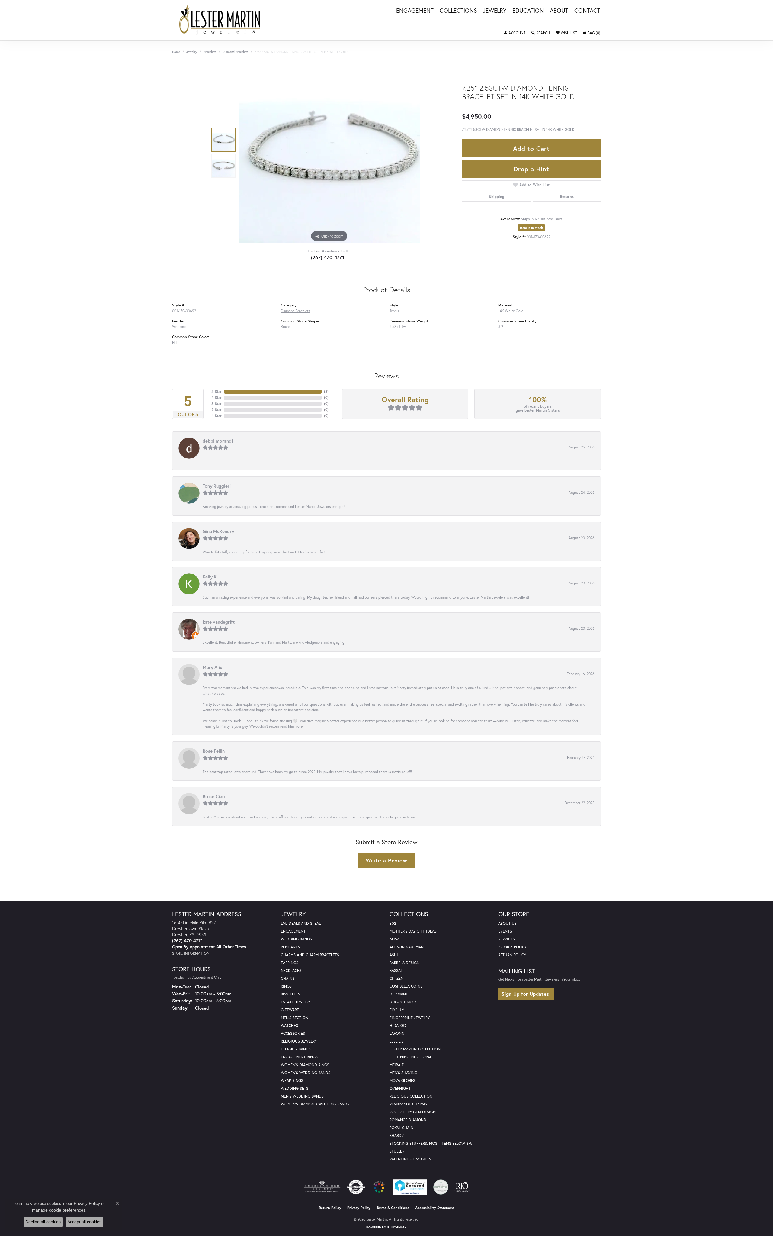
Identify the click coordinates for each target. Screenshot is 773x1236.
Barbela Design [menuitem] (404, 962)
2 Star (216, 409)
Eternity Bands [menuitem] (296, 1049)
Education (528, 11)
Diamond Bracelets (235, 52)
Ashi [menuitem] (394, 954)
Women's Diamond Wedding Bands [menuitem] (315, 1104)
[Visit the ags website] (322, 1187)
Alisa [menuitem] (394, 939)
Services (506, 939)
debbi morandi (218, 441)
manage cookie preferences (58, 1210)
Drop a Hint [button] (531, 169)
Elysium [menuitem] (397, 1009)
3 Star (216, 403)
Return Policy (512, 954)
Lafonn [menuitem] (397, 1033)
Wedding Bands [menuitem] (296, 939)
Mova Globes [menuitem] (402, 1080)
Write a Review (386, 860)
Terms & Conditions (393, 1207)
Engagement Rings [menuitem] (299, 1057)
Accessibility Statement (434, 1207)
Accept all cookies (84, 1221)
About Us (507, 923)
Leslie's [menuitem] (396, 1041)
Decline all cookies (43, 1221)
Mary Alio (213, 667)
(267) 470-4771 (328, 257)
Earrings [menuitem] (289, 962)
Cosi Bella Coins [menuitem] (406, 986)
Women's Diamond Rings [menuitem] (305, 1064)
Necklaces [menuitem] (291, 970)
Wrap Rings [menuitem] (292, 1080)
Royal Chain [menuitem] (401, 1127)
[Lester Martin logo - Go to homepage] (220, 20)
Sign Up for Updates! (526, 994)
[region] (329, 152)
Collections (458, 11)
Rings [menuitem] (286, 986)
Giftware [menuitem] (290, 1009)
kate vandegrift (219, 622)
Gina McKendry (218, 531)
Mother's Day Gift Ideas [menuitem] (413, 931)
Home (176, 52)
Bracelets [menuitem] (290, 994)
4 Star (216, 397)
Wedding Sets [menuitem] (294, 1088)
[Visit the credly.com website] (440, 1187)
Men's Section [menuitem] (294, 1017)
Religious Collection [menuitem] (411, 1096)
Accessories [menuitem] (293, 1033)
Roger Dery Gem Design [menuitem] (413, 1112)
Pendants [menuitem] (290, 947)
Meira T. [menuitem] (397, 1064)
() (326, 391)
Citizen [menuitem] (396, 978)
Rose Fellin (214, 751)
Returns (567, 196)
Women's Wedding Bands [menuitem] (305, 1072)
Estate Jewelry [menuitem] (296, 1002)
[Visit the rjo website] (462, 1187)
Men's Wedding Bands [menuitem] (302, 1096)
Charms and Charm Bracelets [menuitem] (310, 954)
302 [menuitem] (393, 923)
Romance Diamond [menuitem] (408, 1119)
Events (505, 931)
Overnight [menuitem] (400, 1088)
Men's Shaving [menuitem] (403, 1072)
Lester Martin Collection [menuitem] (415, 1049)
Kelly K (210, 577)
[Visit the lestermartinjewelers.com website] (378, 1187)
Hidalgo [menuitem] (398, 1025)
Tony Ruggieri (217, 486)
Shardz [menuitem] (397, 1135)
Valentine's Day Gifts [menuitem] (410, 1159)
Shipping (496, 196)
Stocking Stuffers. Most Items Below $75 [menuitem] (431, 1143)
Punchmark (396, 1227)
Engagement (415, 11)
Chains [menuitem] (287, 978)
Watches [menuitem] (289, 1025)
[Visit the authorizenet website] (356, 1187)
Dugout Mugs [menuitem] (403, 1002)
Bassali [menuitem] (397, 970)
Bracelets (210, 52)
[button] (514, 32)
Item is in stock (531, 228)
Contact (587, 11)
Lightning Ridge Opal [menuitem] (411, 1057)
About (559, 11)
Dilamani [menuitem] (398, 994)
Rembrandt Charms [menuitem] (408, 1104)
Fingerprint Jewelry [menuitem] (410, 1017)
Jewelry (494, 11)
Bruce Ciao (214, 796)
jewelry (191, 52)
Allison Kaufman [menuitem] (407, 947)
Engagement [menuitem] (293, 931)
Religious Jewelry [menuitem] (299, 1041)
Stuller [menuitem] (397, 1151)
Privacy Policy (512, 947)
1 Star (217, 415)
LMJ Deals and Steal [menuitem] (301, 923)
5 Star (216, 391)
